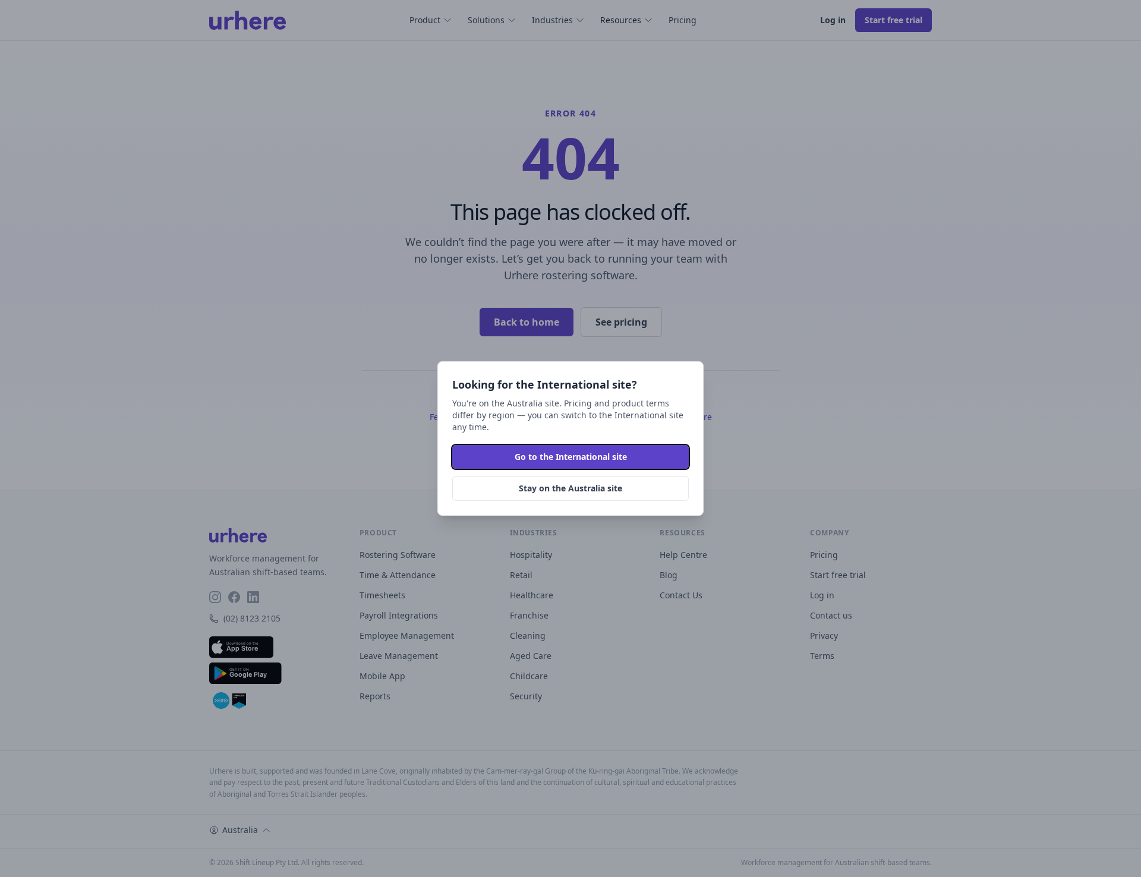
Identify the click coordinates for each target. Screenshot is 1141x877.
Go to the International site (571, 456)
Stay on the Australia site (570, 488)
